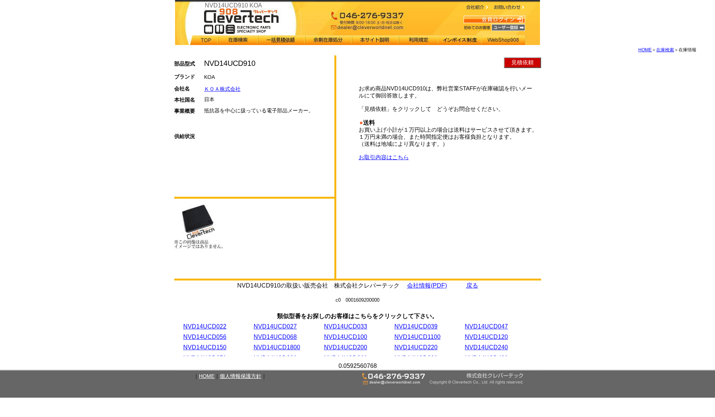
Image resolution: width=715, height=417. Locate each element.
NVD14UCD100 (345, 337)
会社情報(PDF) (427, 285)
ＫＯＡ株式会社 (222, 89)
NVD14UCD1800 (277, 347)
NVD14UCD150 (204, 347)
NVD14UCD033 (345, 326)
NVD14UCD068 (275, 337)
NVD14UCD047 (486, 326)
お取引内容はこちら (384, 157)
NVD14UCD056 (204, 337)
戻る (472, 285)
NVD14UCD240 (486, 347)
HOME (645, 49)
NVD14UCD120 (486, 337)
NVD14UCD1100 (417, 337)
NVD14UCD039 (416, 326)
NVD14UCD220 (416, 347)
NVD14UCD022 (204, 326)
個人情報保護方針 (240, 376)
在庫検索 (665, 49)
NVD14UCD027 (275, 326)
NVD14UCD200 (345, 347)
